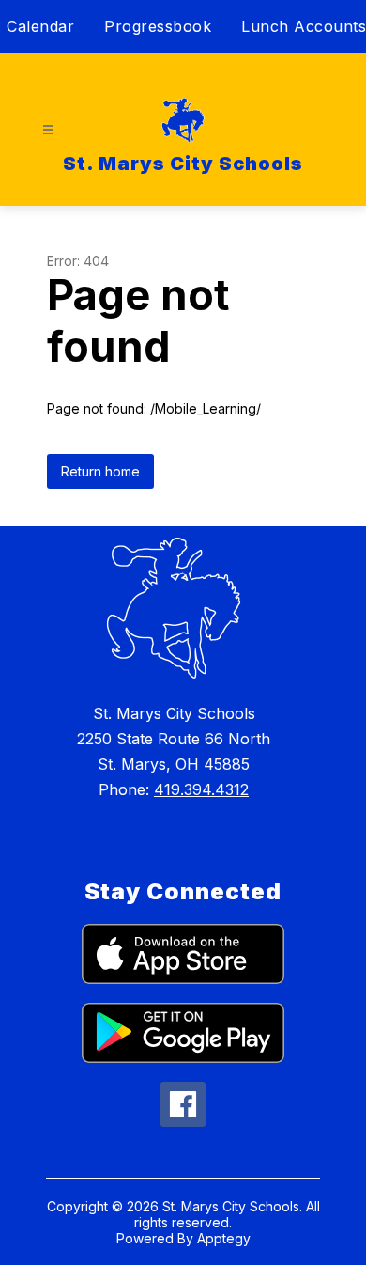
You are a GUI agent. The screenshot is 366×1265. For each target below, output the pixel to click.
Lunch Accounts (303, 26)
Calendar (40, 26)
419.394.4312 (201, 789)
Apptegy (224, 1238)
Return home (100, 471)
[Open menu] (48, 130)
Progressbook (157, 26)
